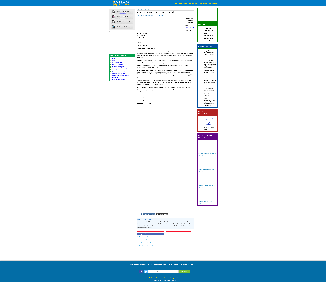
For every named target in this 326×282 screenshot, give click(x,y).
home (138, 9)
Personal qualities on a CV (119, 73)
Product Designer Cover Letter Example (148, 242)
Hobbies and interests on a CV (120, 75)
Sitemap (178, 278)
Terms (165, 278)
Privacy (172, 278)
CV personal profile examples (120, 68)
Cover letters (144, 9)
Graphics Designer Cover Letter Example (148, 237)
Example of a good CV (118, 66)
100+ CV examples (117, 64)
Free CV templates (117, 62)
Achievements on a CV (118, 79)
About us (151, 278)
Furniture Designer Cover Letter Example (148, 245)
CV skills (114, 70)
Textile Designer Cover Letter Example (147, 239)
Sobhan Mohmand (142, 15)
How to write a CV (117, 60)
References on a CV (118, 77)
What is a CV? (116, 58)
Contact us (159, 278)
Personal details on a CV (119, 71)
